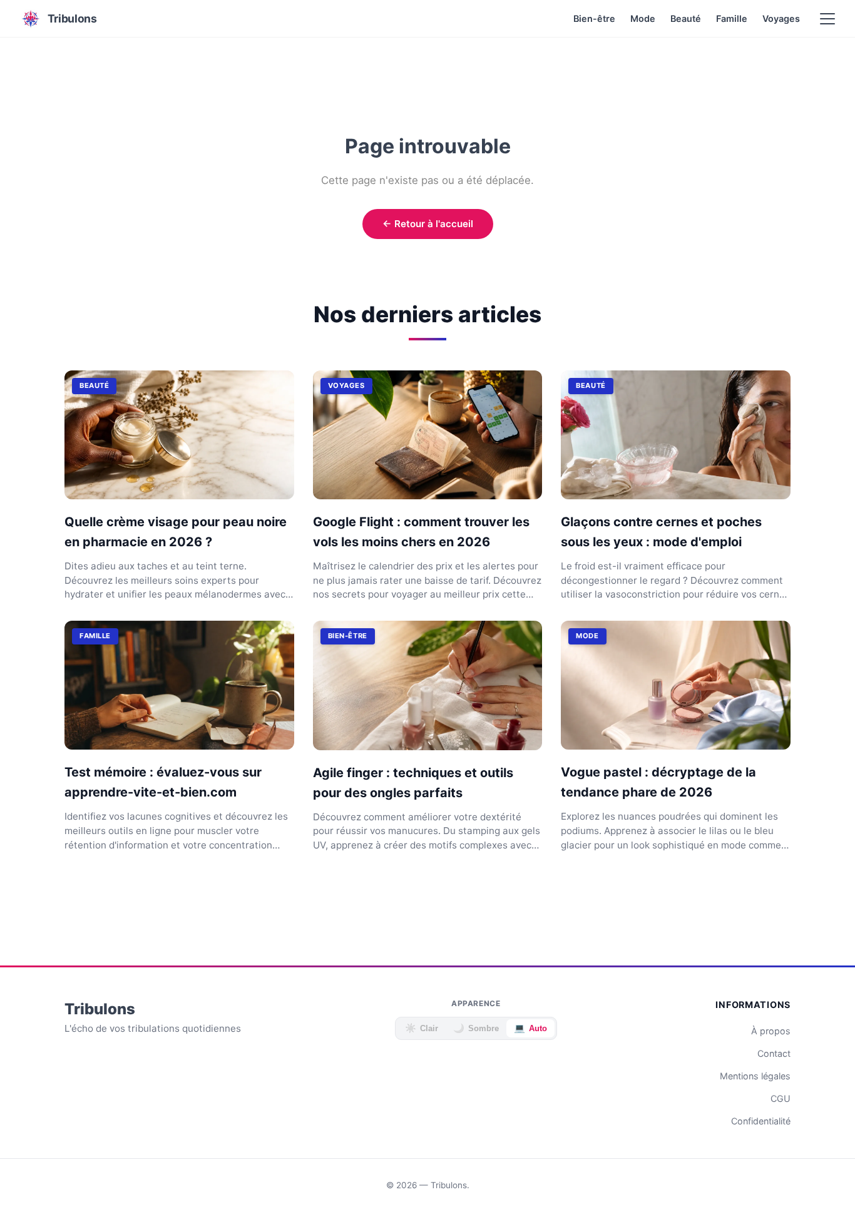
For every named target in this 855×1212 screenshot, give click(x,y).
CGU (781, 1098)
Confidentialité (761, 1121)
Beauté (685, 18)
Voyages (781, 18)
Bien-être (594, 18)
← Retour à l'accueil (427, 224)
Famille (731, 18)
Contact (774, 1053)
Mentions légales (755, 1076)
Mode (642, 18)
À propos (771, 1031)
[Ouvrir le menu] (827, 18)
